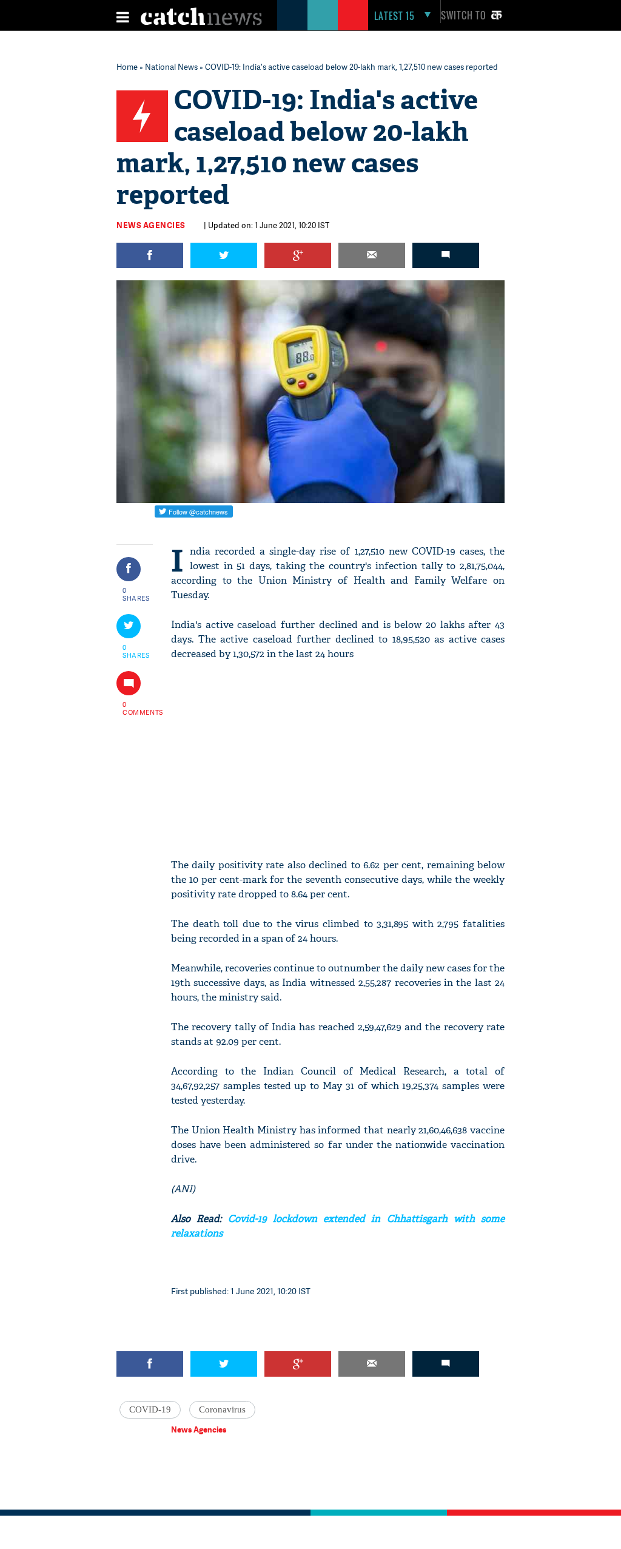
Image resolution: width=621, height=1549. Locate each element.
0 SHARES (136, 594)
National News (171, 66)
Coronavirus (222, 1409)
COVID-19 (150, 1409)
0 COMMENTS (136, 708)
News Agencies (151, 225)
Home (127, 66)
